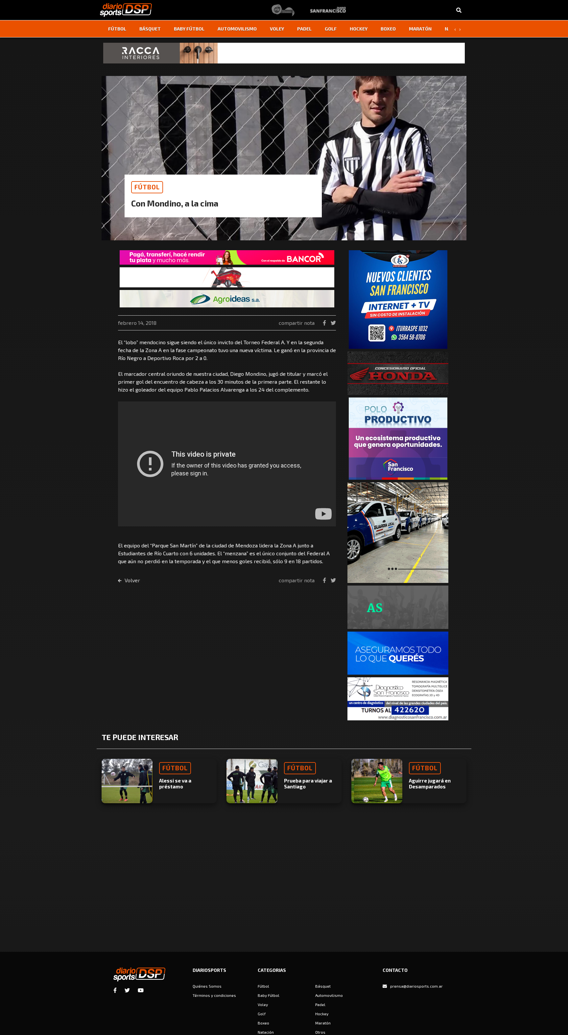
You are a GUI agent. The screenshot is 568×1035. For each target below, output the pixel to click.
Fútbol (117, 29)
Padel (304, 29)
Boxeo (388, 29)
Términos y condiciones (214, 995)
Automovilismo (237, 29)
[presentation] (455, 29)
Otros (320, 1032)
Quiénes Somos (207, 986)
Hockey (358, 29)
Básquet (150, 29)
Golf (331, 29)
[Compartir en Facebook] (325, 323)
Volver (131, 580)
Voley (277, 29)
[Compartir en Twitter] (333, 323)
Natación (266, 1032)
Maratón (420, 29)
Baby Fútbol (189, 29)
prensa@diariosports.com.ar (416, 986)
